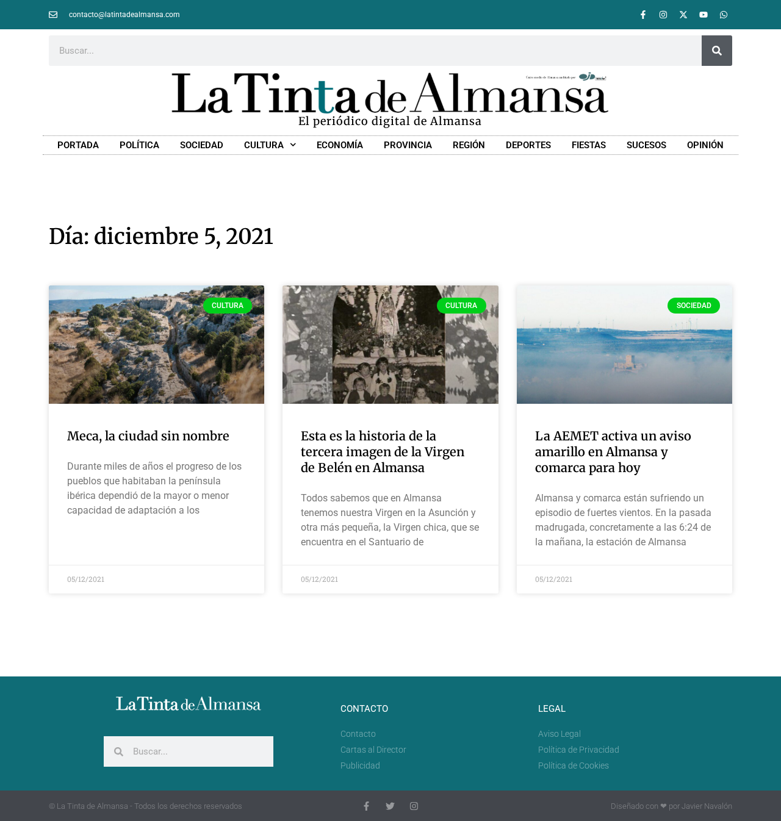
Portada (78, 145)
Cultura (264, 145)
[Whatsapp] (723, 14)
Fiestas (589, 145)
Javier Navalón (707, 806)
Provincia (408, 145)
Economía (340, 145)
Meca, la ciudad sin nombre (148, 435)
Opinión (705, 145)
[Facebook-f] (643, 14)
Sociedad (201, 145)
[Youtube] (703, 14)
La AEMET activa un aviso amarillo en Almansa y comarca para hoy (613, 451)
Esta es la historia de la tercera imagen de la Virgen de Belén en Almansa (382, 451)
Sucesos (646, 145)
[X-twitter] (683, 14)
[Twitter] (390, 806)
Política (139, 145)
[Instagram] (663, 14)
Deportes (528, 145)
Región (469, 145)
